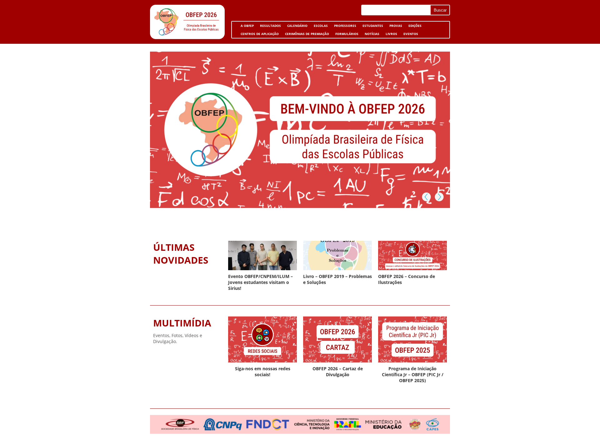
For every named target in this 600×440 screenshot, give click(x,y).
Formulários (345, 35)
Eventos (409, 35)
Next (439, 197)
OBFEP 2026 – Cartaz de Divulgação (337, 371)
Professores (345, 25)
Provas (395, 25)
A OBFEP (246, 26)
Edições (415, 25)
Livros (389, 35)
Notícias (372, 34)
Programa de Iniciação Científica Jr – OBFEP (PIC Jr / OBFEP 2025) (412, 374)
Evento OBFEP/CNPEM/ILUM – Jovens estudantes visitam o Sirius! (260, 282)
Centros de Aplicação (258, 35)
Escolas (319, 26)
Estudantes (371, 26)
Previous (426, 197)
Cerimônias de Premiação (305, 35)
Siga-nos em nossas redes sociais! (262, 371)
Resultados (270, 25)
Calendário (297, 25)
